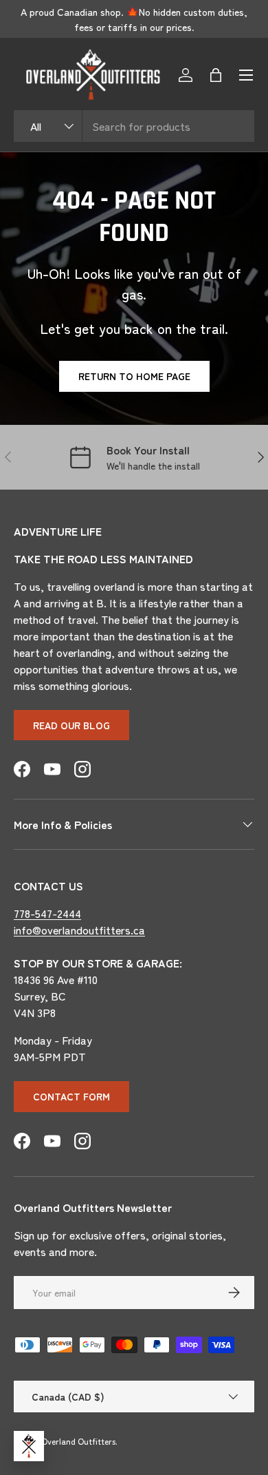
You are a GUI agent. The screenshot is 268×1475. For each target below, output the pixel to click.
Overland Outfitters (78, 1441)
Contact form (71, 1096)
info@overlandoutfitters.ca (79, 929)
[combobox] (134, 126)
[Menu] (246, 75)
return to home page (134, 376)
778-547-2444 (47, 913)
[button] (216, 75)
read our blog (71, 725)
